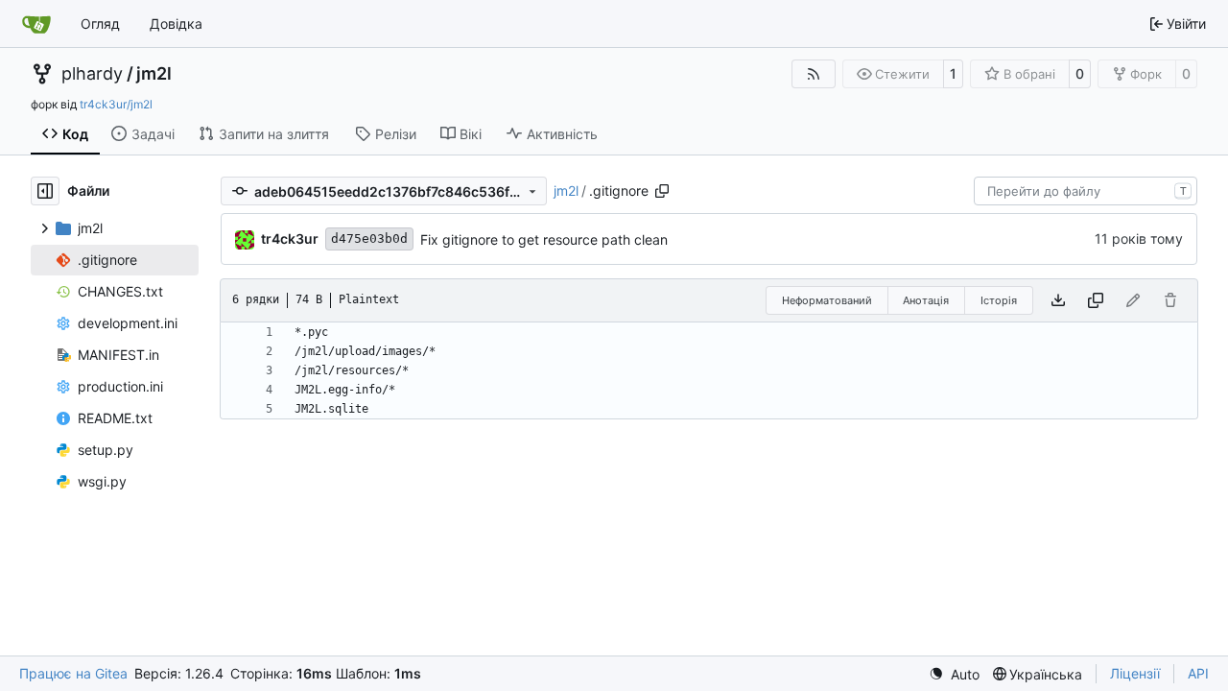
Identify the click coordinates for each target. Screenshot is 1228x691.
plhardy (92, 73)
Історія (998, 300)
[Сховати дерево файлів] (45, 191)
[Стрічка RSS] (813, 74)
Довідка (176, 23)
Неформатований (827, 300)
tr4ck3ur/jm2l (116, 104)
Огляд (100, 23)
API (1198, 673)
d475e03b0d (369, 238)
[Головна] (36, 24)
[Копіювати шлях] (662, 191)
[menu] (954, 674)
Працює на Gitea (73, 673)
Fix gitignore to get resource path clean (544, 239)
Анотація (926, 300)
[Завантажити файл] (1058, 300)
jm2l (154, 73)
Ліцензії (1135, 673)
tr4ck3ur (290, 238)
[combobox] (1085, 191)
